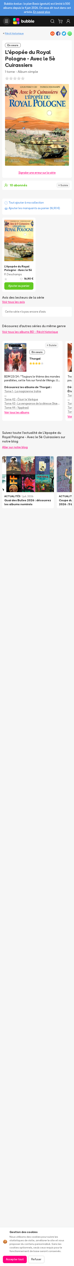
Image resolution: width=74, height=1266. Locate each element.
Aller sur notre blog (15, 447)
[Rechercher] (52, 21)
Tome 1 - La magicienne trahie (22, 391)
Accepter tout (15, 1259)
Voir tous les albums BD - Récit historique (30, 332)
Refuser (36, 1259)
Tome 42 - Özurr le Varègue (21, 399)
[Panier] (60, 21)
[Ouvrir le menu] (6, 21)
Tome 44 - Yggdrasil (16, 407)
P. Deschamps (13, 274)
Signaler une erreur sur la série (37, 172)
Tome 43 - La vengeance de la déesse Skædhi (32, 403)
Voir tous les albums (16, 412)
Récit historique (14, 33)
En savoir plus (41, 12)
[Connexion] (68, 21)
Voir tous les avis (13, 302)
